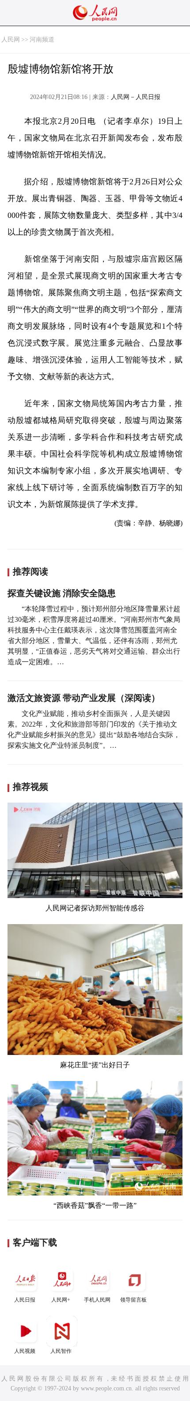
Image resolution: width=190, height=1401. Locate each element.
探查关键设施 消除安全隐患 (62, 593)
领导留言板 (133, 1300)
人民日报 (24, 1300)
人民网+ (60, 1300)
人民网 (10, 39)
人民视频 (24, 1351)
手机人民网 (97, 1300)
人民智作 (61, 1351)
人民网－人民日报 (135, 97)
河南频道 (42, 39)
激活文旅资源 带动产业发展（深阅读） (84, 698)
